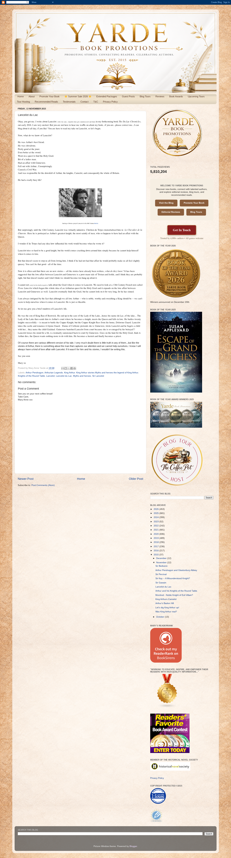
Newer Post (25, 478)
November (161, 562)
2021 (156, 530)
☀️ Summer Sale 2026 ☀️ (77, 96)
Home (20, 96)
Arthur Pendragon (34, 372)
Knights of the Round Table (31, 376)
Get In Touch (182, 230)
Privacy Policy (110, 101)
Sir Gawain (160, 583)
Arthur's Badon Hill (164, 603)
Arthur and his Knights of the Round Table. (176, 591)
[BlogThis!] (65, 368)
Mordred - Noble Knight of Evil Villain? (174, 595)
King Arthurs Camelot (165, 599)
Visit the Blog (166, 203)
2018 (156, 542)
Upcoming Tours (196, 96)
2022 (156, 525)
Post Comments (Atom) (43, 485)
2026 (156, 509)
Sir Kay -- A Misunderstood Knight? (172, 578)
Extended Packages (106, 96)
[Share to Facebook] (71, 368)
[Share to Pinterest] (74, 368)
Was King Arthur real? (166, 611)
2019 (156, 538)
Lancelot (50, 376)
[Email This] (62, 368)
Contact (84, 101)
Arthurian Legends (53, 372)
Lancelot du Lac (64, 376)
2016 (156, 550)
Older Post (136, 478)
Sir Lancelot (98, 376)
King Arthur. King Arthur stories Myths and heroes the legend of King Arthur (101, 372)
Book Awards (176, 96)
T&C (95, 101)
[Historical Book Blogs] (167, 707)
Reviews (159, 96)
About (32, 96)
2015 (156, 554)
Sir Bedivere (161, 566)
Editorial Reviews (171, 212)
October (160, 617)
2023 (156, 521)
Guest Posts (128, 96)
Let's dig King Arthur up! (167, 607)
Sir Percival (161, 574)
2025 (156, 513)
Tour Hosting (23, 101)
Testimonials (69, 101)
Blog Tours (145, 96)
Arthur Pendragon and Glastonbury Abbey (176, 570)
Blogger (133, 846)
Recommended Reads (46, 101)
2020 (156, 534)
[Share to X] (68, 368)
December (161, 558)
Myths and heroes (82, 376)
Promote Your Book (49, 96)
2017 (156, 546)
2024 (156, 517)
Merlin (96, 223)
